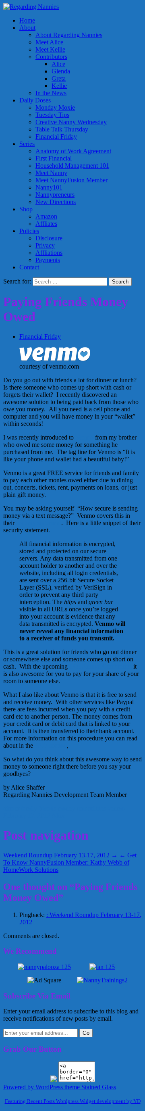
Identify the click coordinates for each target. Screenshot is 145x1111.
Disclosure (48, 238)
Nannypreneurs (55, 194)
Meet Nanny (51, 172)
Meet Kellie (50, 49)
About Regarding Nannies (68, 34)
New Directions (55, 201)
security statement (38, 522)
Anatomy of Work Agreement (73, 151)
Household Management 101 (72, 165)
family (29, 808)
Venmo (84, 437)
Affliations (48, 252)
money (66, 808)
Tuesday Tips (52, 114)
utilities (97, 808)
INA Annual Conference (100, 666)
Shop (26, 209)
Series (27, 143)
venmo (116, 808)
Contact (29, 267)
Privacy (45, 245)
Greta (59, 78)
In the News (50, 93)
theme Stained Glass (89, 1087)
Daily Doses (35, 100)
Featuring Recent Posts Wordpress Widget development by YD (73, 1101)
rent (81, 808)
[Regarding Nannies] (31, 6)
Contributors (51, 56)
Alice (58, 63)
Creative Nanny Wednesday (71, 122)
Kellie (59, 85)
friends (47, 808)
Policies (29, 230)
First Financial (53, 158)
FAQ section (50, 745)
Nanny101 (48, 187)
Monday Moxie (55, 107)
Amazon (46, 216)
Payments (47, 259)
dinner (11, 808)
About (27, 27)
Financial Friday (56, 136)
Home (27, 20)
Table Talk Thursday (61, 129)
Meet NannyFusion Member (71, 180)
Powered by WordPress (33, 1087)
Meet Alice (49, 42)
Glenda (61, 71)
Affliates (46, 223)
